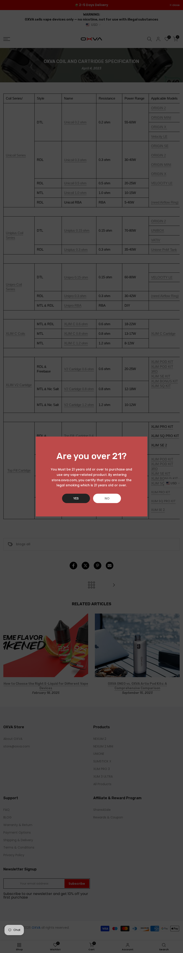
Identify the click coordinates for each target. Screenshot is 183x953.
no (107, 498)
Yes (76, 498)
